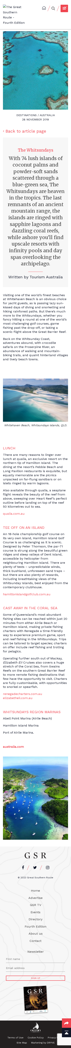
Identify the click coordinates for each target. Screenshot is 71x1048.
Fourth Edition (35, 926)
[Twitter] (35, 867)
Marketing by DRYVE (43, 1042)
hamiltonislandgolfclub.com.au (26, 594)
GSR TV (35, 905)
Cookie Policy (36, 1037)
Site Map (22, 1042)
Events (35, 912)
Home (35, 890)
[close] (66, 5)
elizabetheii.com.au (18, 698)
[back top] (66, 1032)
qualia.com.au (14, 513)
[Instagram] (47, 867)
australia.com (13, 746)
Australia (47, 115)
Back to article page (26, 131)
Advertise (35, 898)
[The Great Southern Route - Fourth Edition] (14, 15)
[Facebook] (23, 867)
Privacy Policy (56, 1037)
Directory (35, 919)
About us (36, 933)
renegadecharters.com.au (22, 694)
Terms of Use (15, 1037)
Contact (35, 941)
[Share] (66, 1023)
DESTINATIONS (26, 115)
